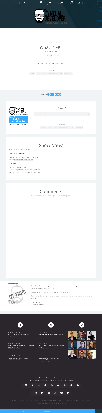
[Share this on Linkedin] (53, 94)
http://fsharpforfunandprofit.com (30, 170)
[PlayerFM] (52, 385)
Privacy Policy (76, 400)
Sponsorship (50, 3)
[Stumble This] (56, 94)
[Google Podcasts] (32, 385)
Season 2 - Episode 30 (14, 356)
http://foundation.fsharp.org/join (34, 172)
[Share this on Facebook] (48, 94)
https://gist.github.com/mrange (23, 159)
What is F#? (51, 47)
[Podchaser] (71, 385)
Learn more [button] (47, 411)
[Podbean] (39, 385)
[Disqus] (51, 217)
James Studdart (43, 332)
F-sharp (32, 73)
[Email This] (60, 94)
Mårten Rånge (53, 51)
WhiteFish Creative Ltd (25, 400)
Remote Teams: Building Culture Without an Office (51, 346)
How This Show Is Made (64, 400)
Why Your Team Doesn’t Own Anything (19, 334)
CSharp (44, 73)
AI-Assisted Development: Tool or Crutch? (50, 334)
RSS (79, 3)
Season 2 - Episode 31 (14, 343)
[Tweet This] (51, 94)
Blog (41, 3)
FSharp (38, 73)
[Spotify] (78, 385)
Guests (72, 3)
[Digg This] (58, 94)
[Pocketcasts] (45, 385)
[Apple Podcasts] (26, 385)
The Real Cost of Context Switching (18, 358)
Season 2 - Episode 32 (14, 332)
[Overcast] (65, 385)
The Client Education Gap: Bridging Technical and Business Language (48, 359)
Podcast (33, 3)
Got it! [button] (98, 411)
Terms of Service (86, 400)
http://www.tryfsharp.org (20, 167)
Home (25, 3)
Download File (46, 118)
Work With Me (62, 3)
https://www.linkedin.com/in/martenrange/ (27, 157)
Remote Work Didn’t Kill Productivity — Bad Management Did (21, 346)
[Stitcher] (58, 385)
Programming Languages (55, 73)
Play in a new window (57, 118)
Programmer (68, 73)
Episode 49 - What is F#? (38, 304)
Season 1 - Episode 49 (51, 43)
